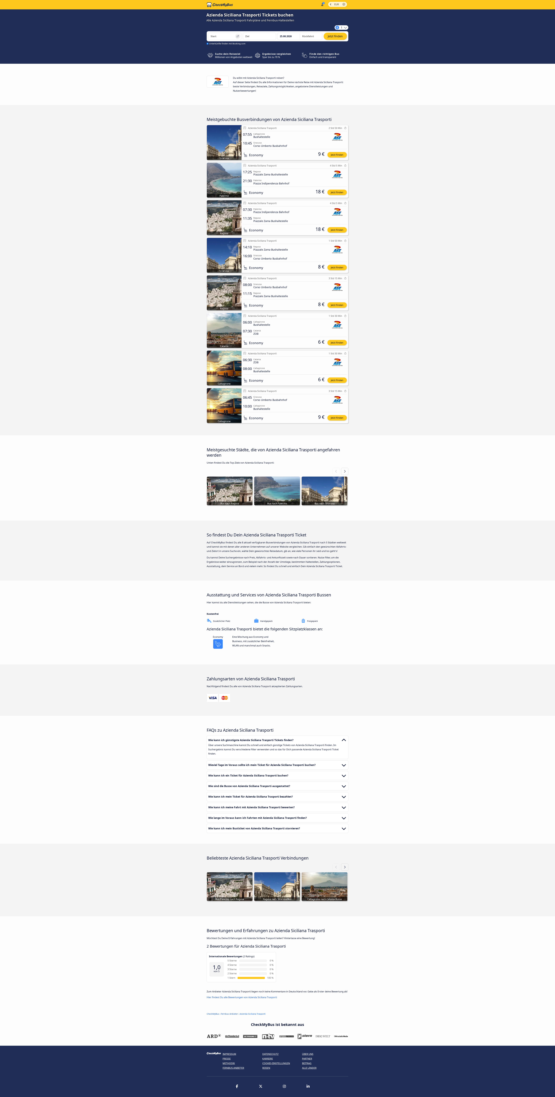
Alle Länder (309, 1068)
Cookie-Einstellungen (276, 1063)
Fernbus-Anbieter (229, 1013)
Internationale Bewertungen (225, 956)
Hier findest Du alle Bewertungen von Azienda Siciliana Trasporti (242, 997)
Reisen (266, 1068)
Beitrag (306, 1063)
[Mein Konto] (322, 4)
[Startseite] (220, 4)
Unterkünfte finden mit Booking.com (227, 43)
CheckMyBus (213, 1013)
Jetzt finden (337, 154)
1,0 (217, 967)
